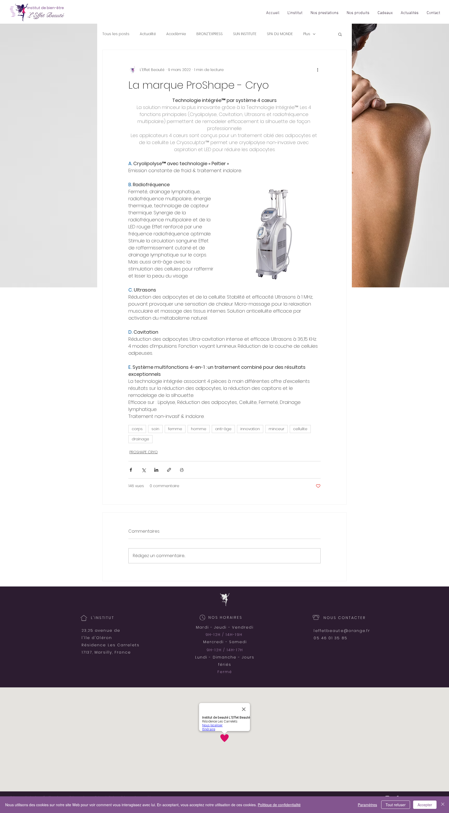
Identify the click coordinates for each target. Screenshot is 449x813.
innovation (250, 428)
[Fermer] (443, 805)
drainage (140, 439)
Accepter (425, 804)
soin (155, 428)
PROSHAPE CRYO (143, 452)
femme (175, 428)
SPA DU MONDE (280, 33)
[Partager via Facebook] (130, 469)
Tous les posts (115, 33)
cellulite (300, 428)
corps (137, 428)
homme (198, 428)
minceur (276, 428)
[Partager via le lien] (169, 469)
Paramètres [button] (367, 804)
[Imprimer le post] (181, 469)
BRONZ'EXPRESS (209, 33)
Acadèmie (176, 33)
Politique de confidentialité (279, 804)
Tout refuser (396, 804)
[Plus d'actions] (317, 70)
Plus (306, 33)
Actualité (148, 33)
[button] (340, 34)
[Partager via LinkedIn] (156, 469)
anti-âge (223, 428)
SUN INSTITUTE (244, 33)
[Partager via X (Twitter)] (143, 469)
